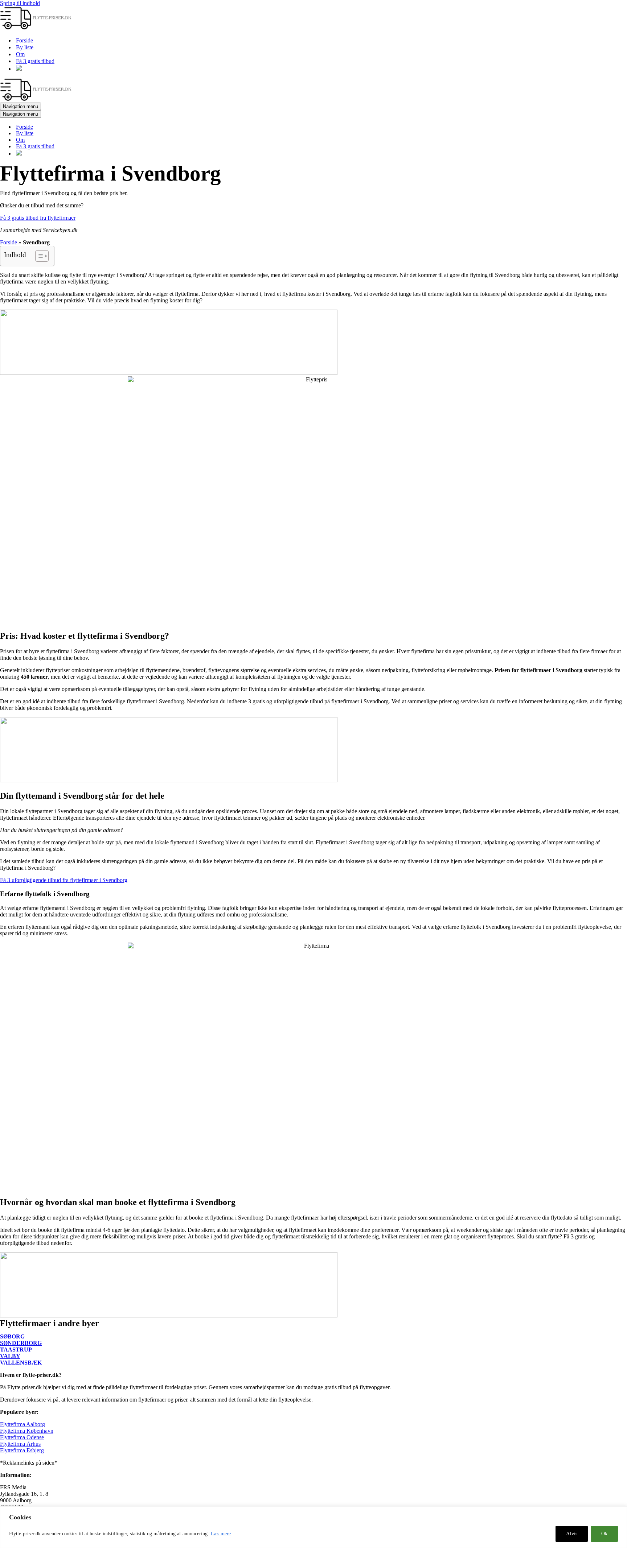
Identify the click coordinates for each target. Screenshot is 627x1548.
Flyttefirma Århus (20, 1444)
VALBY (10, 1356)
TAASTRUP (16, 1349)
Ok (604, 1533)
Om (20, 54)
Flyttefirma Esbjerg (22, 1450)
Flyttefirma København (26, 1431)
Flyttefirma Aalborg (22, 1424)
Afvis (571, 1533)
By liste (24, 47)
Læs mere (221, 1533)
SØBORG (12, 1336)
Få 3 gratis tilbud (35, 61)
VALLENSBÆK (21, 1362)
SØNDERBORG (21, 1343)
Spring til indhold (20, 3)
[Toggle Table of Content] (38, 256)
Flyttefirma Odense (22, 1437)
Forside (24, 40)
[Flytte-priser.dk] (36, 28)
